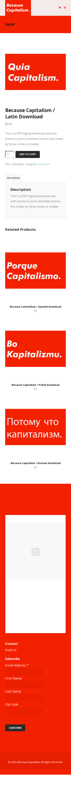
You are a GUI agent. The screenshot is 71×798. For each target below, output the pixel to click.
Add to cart (27, 154)
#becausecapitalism (28, 762)
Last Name (13, 691)
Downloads (43, 164)
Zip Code (11, 704)
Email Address (17, 665)
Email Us (11, 650)
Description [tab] (13, 177)
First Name (13, 678)
